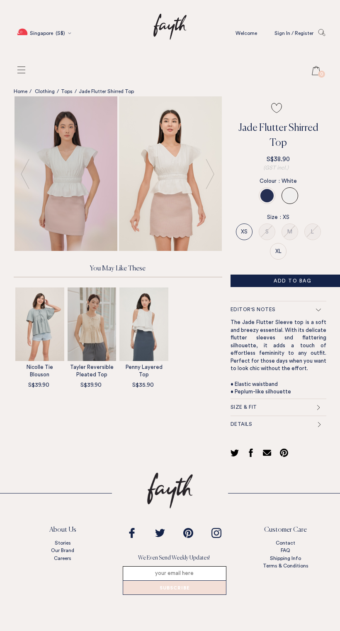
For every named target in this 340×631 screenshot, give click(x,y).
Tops (67, 91)
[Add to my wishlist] (276, 108)
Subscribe (174, 588)
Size (274, 217)
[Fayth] (170, 52)
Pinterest (286, 453)
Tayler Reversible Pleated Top (92, 371)
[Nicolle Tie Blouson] (39, 324)
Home (20, 91)
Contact (285, 542)
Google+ (268, 453)
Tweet (236, 453)
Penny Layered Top (144, 371)
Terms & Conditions (285, 565)
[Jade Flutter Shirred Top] (66, 173)
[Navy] (267, 195)
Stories (63, 542)
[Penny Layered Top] (143, 324)
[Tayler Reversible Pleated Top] (92, 324)
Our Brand (62, 550)
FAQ (285, 550)
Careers (62, 558)
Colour (270, 181)
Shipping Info (285, 558)
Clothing (45, 91)
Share (252, 453)
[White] (289, 195)
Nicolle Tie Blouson (40, 371)
